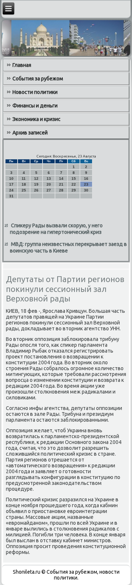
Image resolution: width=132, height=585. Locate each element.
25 (24, 190)
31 (11, 196)
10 (11, 178)
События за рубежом (37, 78)
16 (86, 178)
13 (49, 178)
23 (86, 184)
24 (11, 190)
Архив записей (30, 133)
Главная (21, 65)
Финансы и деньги (35, 106)
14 (61, 178)
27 (49, 190)
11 (24, 178)
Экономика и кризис (36, 119)
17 (11, 184)
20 (49, 184)
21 (61, 184)
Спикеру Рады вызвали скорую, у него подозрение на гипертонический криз (56, 229)
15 (74, 178)
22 (74, 184)
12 (36, 178)
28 (61, 190)
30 (86, 190)
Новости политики (35, 92)
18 (24, 184)
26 (36, 190)
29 (74, 190)
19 (36, 184)
